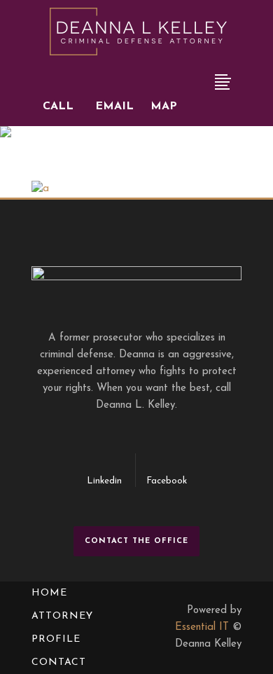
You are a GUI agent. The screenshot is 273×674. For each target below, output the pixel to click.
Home (49, 593)
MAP (163, 106)
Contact (58, 662)
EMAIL (114, 106)
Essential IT (202, 627)
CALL (58, 106)
